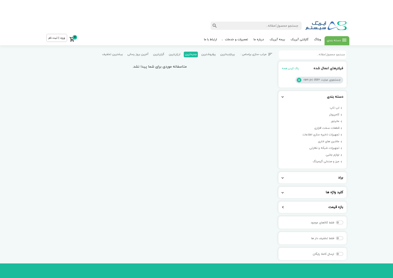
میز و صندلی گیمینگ (326, 161)
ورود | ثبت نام (56, 38)
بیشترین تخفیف (112, 54)
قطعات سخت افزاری (326, 128)
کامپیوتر (334, 115)
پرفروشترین (208, 54)
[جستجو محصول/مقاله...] (215, 26)
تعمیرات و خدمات (236, 39)
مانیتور (335, 121)
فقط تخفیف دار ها (322, 238)
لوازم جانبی (332, 155)
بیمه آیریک (277, 39)
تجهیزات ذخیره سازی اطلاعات (320, 135)
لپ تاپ (334, 108)
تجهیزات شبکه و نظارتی (324, 148)
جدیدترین (191, 54)
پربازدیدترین (227, 54)
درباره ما (259, 39)
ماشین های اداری (328, 141)
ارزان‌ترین (174, 54)
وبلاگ (317, 39)
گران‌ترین (158, 54)
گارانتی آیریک (299, 39)
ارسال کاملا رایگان (323, 254)
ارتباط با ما (210, 39)
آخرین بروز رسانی (138, 54)
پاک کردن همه (290, 68)
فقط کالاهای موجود (322, 223)
